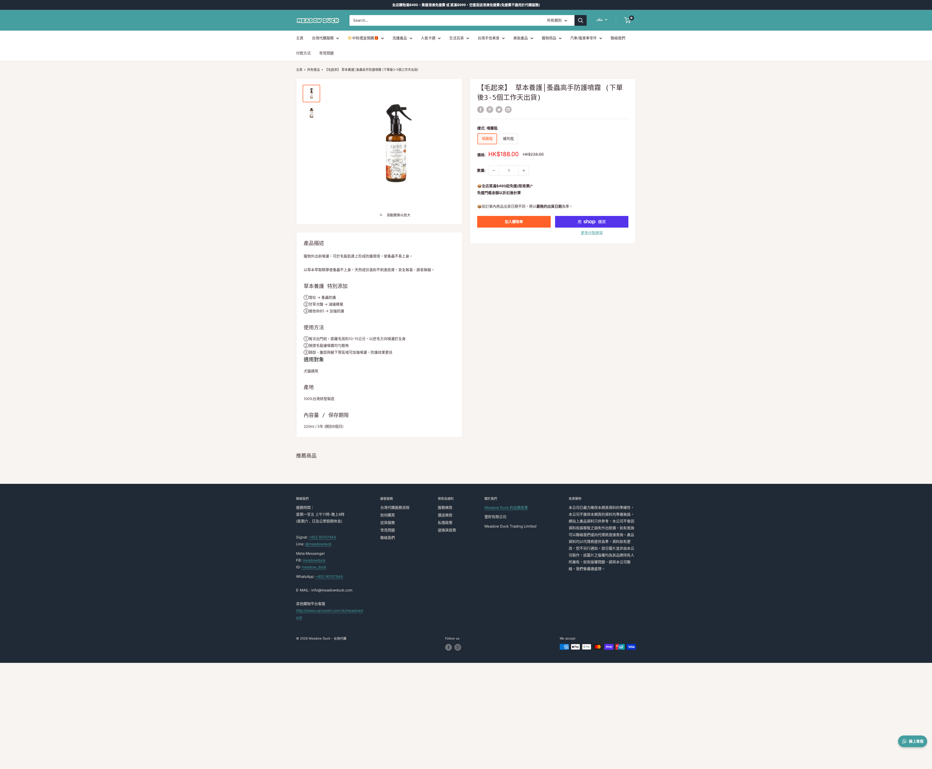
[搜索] (580, 20)
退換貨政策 (447, 530)
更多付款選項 (592, 233)
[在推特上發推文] (499, 109)
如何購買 (387, 515)
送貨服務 (387, 522)
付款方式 (303, 53)
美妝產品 (520, 38)
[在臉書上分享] (480, 109)
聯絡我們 (618, 38)
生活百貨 (456, 38)
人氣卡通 (428, 38)
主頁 (299, 38)
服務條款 (445, 507)
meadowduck (314, 560)
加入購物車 (514, 221)
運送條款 (445, 515)
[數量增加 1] (524, 170)
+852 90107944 (322, 537)
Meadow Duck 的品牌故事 (506, 507)
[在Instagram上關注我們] (457, 647)
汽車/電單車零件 (583, 38)
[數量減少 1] (494, 170)
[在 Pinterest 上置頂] (489, 109)
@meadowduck (318, 544)
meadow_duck (314, 567)
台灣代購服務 (323, 38)
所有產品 (313, 69)
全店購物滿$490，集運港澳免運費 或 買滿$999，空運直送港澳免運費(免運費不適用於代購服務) (466, 5)
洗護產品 (399, 38)
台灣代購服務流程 (394, 507)
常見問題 (326, 53)
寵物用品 (549, 38)
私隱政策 (445, 522)
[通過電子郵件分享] (508, 109)
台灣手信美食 (488, 38)
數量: (481, 170)
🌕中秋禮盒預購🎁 (363, 38)
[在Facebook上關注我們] (448, 647)
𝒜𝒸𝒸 (600, 19)
